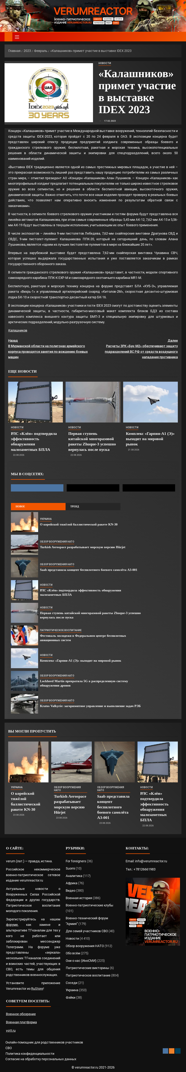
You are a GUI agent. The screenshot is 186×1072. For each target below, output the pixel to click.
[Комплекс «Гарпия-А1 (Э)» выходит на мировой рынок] (150, 402)
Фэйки (70, 997)
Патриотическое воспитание (61, 630)
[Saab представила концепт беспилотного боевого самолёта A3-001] (24, 567)
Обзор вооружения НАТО (57, 541)
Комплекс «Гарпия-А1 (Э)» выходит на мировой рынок (150, 438)
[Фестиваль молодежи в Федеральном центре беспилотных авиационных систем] (24, 635)
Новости (104, 63)
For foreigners (76, 861)
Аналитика (74, 876)
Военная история (79, 898)
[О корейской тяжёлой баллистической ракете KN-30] (24, 522)
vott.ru (11, 1030)
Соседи (71, 983)
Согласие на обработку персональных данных (40, 1059)
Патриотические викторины (87, 968)
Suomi (70, 868)
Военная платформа (21, 1022)
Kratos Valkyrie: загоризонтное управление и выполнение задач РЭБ (90, 706)
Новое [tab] (20, 506)
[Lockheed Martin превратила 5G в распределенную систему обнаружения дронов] (24, 681)
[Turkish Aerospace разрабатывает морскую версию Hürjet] (24, 545)
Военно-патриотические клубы (89, 905)
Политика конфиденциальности (29, 1053)
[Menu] (16, 36)
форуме (12, 925)
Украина (46, 518)
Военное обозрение (21, 1014)
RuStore (37, 988)
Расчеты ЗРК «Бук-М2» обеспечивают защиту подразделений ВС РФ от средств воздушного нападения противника (141, 349)
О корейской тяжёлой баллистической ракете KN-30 (79, 524)
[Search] (178, 36)
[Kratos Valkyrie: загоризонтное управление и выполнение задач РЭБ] (24, 704)
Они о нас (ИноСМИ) (81, 961)
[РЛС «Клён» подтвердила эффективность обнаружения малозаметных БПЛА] (35, 402)
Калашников (17, 330)
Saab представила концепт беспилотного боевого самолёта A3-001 (88, 570)
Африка (71, 883)
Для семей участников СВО (87, 931)
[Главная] (8, 36)
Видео (70, 890)
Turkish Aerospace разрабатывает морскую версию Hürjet (82, 547)
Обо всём (73, 953)
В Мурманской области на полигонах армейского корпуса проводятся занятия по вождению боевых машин (48, 349)
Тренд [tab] (74, 506)
